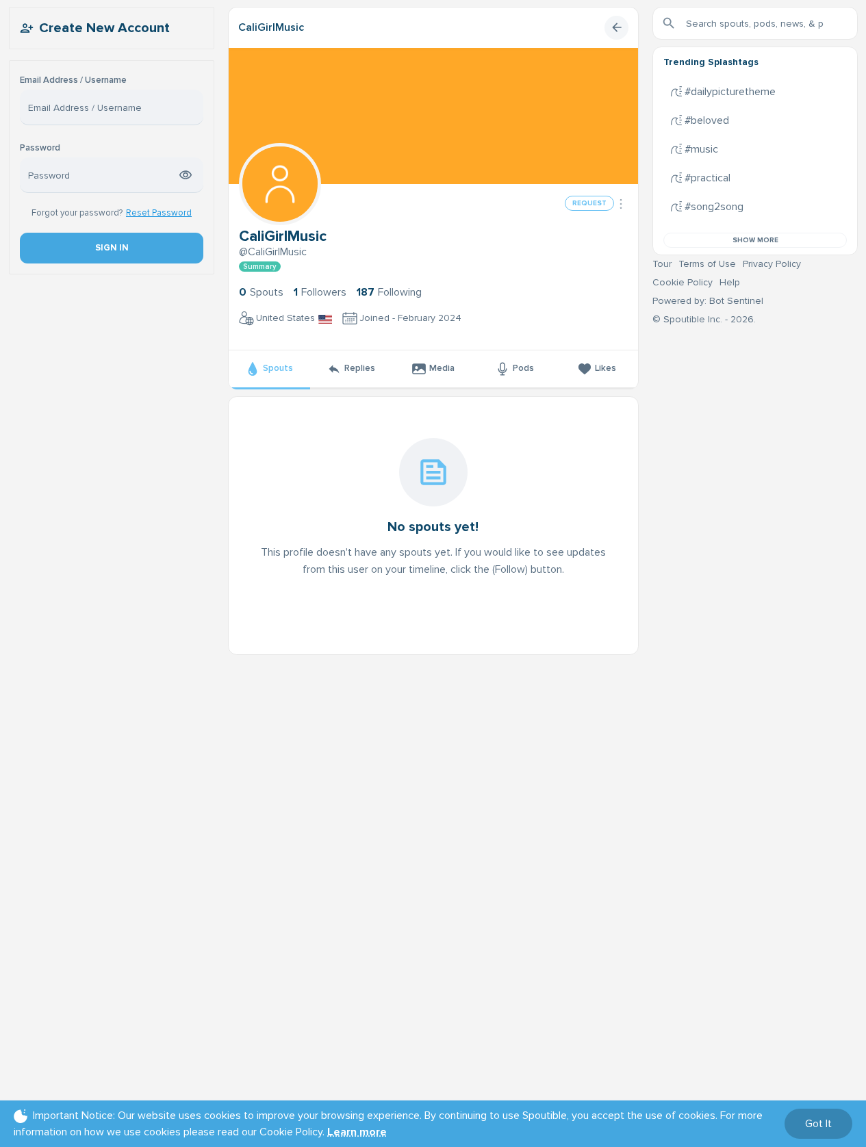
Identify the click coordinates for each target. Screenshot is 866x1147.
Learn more (357, 1132)
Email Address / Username (73, 80)
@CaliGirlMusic (273, 251)
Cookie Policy (682, 282)
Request (589, 203)
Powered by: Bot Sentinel (707, 301)
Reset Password (159, 212)
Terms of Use (707, 264)
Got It (818, 1124)
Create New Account (104, 28)
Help (729, 282)
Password (40, 148)
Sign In (111, 247)
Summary (260, 266)
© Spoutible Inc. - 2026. (704, 319)
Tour (662, 264)
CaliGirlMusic (271, 27)
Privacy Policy (772, 264)
